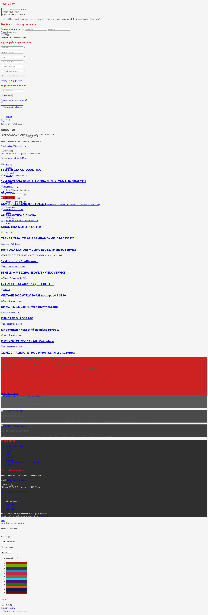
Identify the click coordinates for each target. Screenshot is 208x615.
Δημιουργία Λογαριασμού (13, 29)
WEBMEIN (43, 516)
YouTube (10, 508)
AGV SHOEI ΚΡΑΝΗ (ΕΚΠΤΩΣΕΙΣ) (23, 204)
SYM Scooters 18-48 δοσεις (20, 261)
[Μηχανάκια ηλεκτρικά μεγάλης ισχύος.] (11, 324)
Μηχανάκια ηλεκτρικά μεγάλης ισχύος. (30, 330)
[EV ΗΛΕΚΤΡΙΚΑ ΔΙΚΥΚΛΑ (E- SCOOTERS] (14, 278)
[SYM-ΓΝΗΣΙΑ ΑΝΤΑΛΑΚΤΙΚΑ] (4, 164)
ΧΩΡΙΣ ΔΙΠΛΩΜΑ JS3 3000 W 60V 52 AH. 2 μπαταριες (38, 352)
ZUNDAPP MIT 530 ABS (17, 318)
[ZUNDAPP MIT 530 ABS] (10, 312)
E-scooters (10, 207)
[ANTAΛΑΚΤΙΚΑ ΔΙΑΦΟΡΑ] (12, 209)
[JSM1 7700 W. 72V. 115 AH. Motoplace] (11, 335)
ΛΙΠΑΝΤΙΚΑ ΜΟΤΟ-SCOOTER (21, 227)
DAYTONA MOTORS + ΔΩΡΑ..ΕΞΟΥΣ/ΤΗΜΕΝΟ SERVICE (38, 250)
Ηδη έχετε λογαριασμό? (12, 80)
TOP (3, 520)
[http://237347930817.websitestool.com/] (11, 301)
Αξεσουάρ (8, 192)
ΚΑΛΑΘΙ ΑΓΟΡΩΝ (13, 187)
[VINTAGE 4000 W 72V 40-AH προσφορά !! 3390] (5, 289)
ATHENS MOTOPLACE (16, 446)
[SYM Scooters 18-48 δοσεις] (31, 255)
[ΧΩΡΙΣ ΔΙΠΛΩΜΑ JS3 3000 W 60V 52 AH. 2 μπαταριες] (11, 346)
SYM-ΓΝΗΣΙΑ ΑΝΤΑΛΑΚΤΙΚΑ (21, 170)
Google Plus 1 (12, 506)
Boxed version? (8, 608)
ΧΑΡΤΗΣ (10, 218)
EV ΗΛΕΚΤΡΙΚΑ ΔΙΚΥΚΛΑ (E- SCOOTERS (27, 284)
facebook (10, 173)
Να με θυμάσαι (7, 32)
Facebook (10, 503)
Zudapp (9, 457)
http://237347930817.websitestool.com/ (29, 307)
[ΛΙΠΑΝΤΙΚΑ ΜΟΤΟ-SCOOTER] (3, 221)
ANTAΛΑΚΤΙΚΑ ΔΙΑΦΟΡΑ (18, 215)
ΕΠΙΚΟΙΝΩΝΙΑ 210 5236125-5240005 (22, 220)
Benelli (8, 212)
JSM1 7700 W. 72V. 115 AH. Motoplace (27, 341)
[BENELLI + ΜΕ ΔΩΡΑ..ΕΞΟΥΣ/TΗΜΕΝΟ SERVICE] (13, 266)
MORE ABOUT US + (9, 393)
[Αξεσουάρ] (6, 186)
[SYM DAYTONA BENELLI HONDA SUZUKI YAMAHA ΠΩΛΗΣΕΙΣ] (14, 175)
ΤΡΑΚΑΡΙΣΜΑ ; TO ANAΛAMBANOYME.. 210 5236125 (38, 238)
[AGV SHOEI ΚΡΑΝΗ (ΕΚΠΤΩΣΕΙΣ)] (11, 198)
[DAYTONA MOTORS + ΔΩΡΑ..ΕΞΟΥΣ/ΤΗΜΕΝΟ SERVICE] (10, 244)
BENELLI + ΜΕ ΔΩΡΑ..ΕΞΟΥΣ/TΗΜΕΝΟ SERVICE (33, 272)
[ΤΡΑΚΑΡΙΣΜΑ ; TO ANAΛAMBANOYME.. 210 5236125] (6, 232)
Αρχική (9, 116)
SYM (8, 451)
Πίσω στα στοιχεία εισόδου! (14, 100)
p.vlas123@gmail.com (16, 146)
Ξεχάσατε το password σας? (13, 37)
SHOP (8, 223)
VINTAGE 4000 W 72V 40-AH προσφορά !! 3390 (33, 295)
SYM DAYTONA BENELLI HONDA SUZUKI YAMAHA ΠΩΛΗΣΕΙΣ (43, 181)
